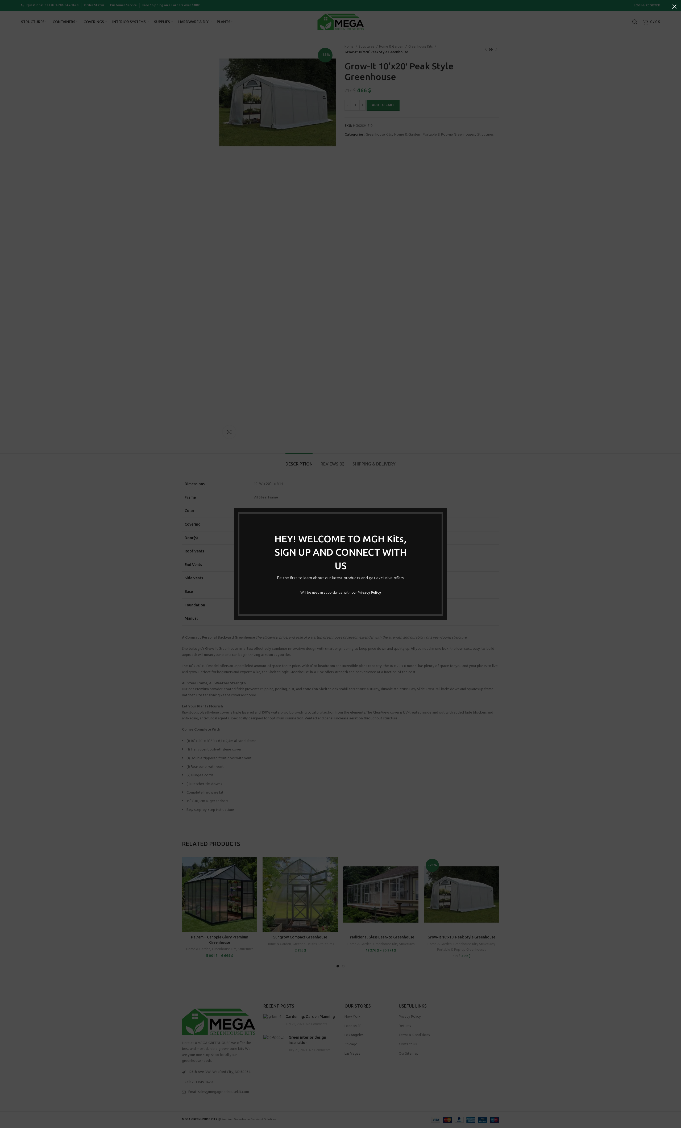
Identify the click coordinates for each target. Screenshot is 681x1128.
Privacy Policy (369, 593)
